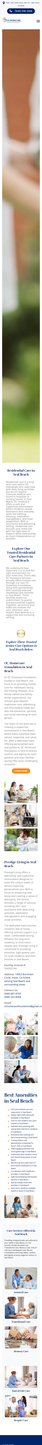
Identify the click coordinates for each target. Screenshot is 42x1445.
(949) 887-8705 (12, 993)
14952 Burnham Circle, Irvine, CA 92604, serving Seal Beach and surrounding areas (18, 979)
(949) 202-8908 (12, 997)
